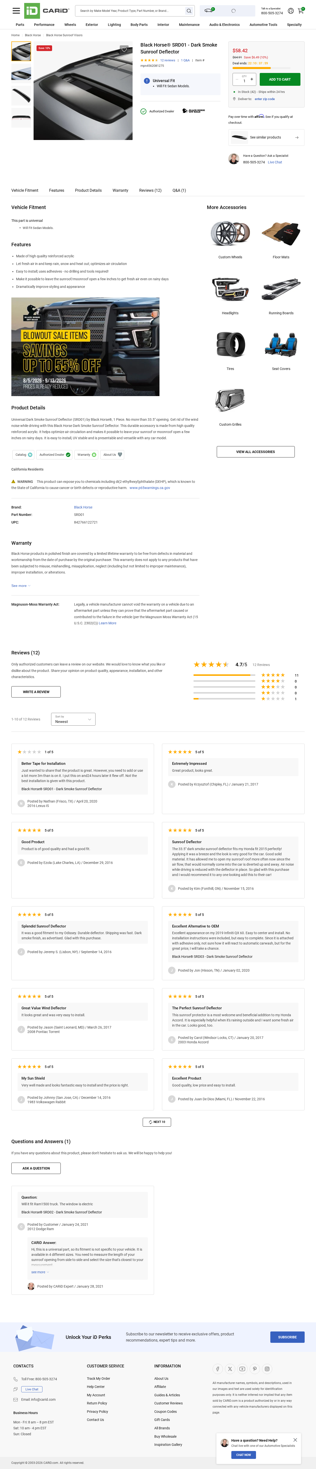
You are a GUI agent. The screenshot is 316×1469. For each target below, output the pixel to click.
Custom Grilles (230, 424)
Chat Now (243, 1455)
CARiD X (230, 1369)
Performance (44, 25)
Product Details (88, 190)
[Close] (295, 1440)
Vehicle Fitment (24, 190)
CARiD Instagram (267, 1369)
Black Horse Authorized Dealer (54, 454)
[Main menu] (16, 11)
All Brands (162, 1428)
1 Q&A (185, 60)
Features (56, 190)
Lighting (114, 25)
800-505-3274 (272, 13)
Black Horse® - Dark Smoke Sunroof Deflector (21, 51)
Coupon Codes (165, 1412)
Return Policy (97, 1403)
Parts (20, 25)
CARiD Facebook (218, 1369)
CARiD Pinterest (255, 1369)
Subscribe (287, 1337)
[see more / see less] (21, 586)
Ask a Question (36, 1168)
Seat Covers (281, 369)
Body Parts (139, 25)
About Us (161, 1379)
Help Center (96, 1387)
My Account (96, 1395)
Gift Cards (162, 1420)
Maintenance (189, 25)
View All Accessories (255, 452)
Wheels (70, 25)
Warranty (120, 190)
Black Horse (33, 35)
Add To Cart (280, 79)
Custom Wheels (230, 257)
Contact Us (95, 1420)
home (15, 35)
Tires (230, 369)
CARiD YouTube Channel (242, 1369)
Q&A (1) (179, 190)
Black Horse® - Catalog (23, 454)
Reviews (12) (150, 190)
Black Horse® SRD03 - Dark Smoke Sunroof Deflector (212, 957)
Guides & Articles (167, 1395)
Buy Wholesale (165, 1436)
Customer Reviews (168, 1403)
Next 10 (159, 1122)
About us (112, 454)
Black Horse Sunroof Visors (64, 35)
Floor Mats (281, 257)
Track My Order (98, 1379)
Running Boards (281, 313)
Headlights (230, 313)
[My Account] (291, 11)
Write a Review (36, 692)
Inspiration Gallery (168, 1445)
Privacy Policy (97, 1412)
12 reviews (167, 60)
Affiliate (160, 1387)
